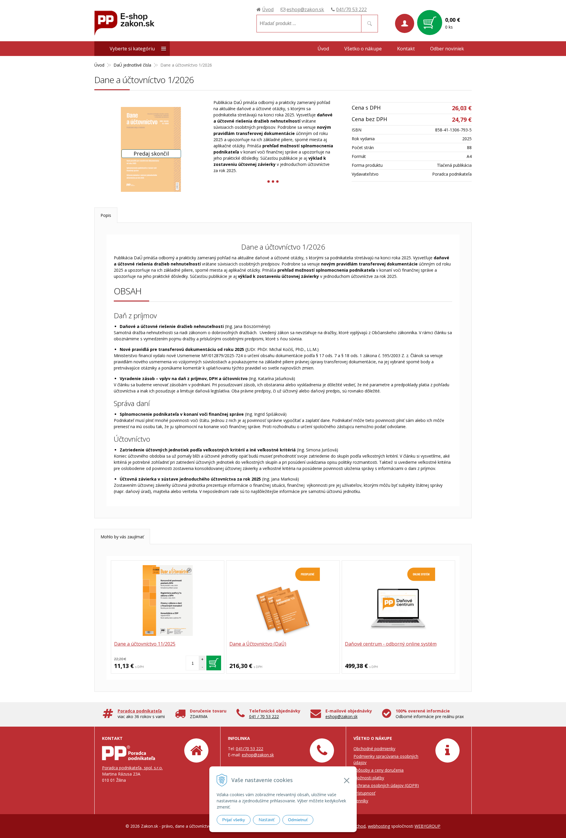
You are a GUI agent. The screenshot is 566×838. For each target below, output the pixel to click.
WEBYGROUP (427, 826)
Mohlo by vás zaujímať (122, 537)
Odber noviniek (447, 48)
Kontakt (406, 48)
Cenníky (360, 801)
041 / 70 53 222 (264, 716)
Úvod (268, 9)
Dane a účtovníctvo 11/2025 (144, 644)
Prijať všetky (233, 819)
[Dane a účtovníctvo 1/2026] (151, 149)
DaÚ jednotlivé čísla (132, 65)
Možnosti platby (368, 778)
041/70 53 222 (351, 9)
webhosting (379, 826)
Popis (106, 215)
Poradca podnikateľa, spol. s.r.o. (132, 768)
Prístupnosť (364, 793)
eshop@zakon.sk (305, 9)
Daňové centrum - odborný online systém (391, 644)
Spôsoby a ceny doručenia (378, 770)
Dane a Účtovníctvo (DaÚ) (257, 644)
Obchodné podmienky (374, 748)
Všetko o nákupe (363, 48)
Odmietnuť (298, 819)
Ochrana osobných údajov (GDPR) (386, 785)
